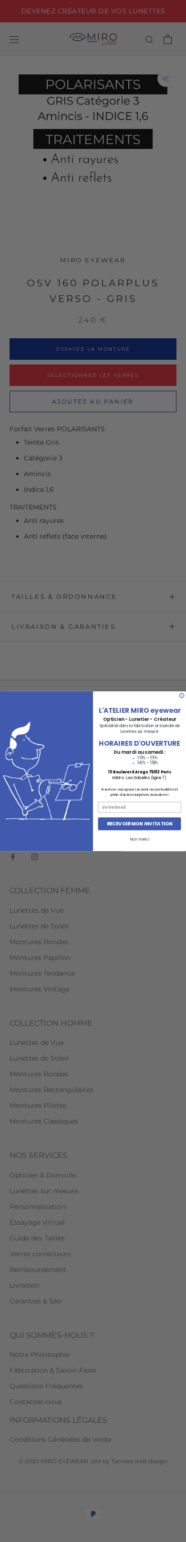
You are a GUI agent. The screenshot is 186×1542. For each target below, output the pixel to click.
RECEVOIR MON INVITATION (140, 823)
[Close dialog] (181, 695)
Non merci (139, 839)
